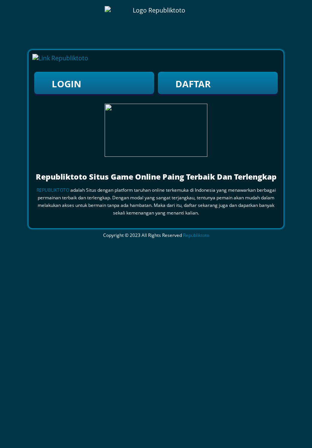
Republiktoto (196, 235)
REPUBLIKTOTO (53, 190)
